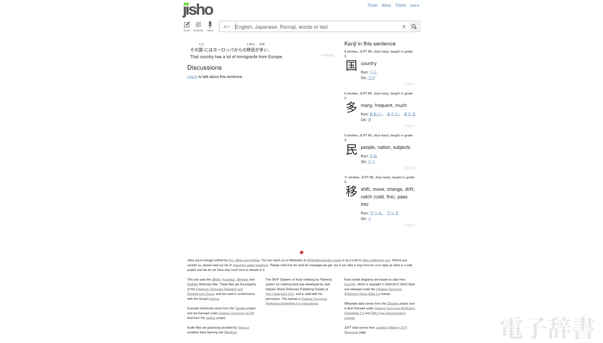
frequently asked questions (250, 265)
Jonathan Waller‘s (387, 327)
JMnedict (242, 279)
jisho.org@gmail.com (376, 260)
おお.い (376, 114)
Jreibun (211, 317)
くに (373, 72)
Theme (400, 4)
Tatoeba (328, 55)
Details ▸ (409, 83)
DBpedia (393, 303)
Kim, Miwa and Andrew (243, 260)
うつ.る (376, 213)
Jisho (197, 10)
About (386, 4)
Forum (373, 4)
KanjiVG (349, 284)
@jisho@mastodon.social (324, 260)
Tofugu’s (243, 327)
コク (371, 77)
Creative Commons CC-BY (236, 313)
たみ (373, 156)
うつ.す (393, 213)
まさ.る (409, 114)
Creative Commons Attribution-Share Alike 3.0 (373, 291)
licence (214, 298)
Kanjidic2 (228, 279)
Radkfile (192, 284)
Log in (414, 4)
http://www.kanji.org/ (279, 293)
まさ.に (393, 114)
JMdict (216, 279)
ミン (371, 161)
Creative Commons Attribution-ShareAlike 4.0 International (296, 301)
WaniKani (230, 332)
